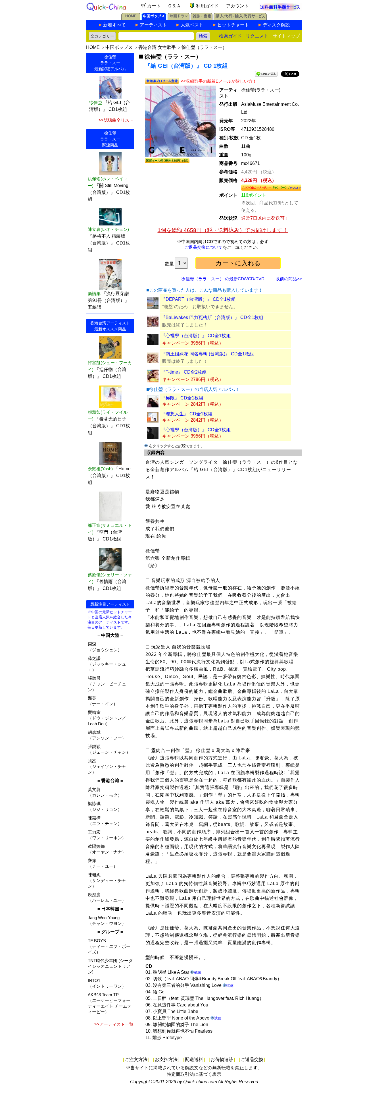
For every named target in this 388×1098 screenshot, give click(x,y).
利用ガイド (207, 5)
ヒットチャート (233, 24)
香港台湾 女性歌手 (157, 47)
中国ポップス (119, 47)
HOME (93, 47)
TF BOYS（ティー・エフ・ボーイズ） (109, 946)
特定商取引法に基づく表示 (194, 1074)
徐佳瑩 (95, 102)
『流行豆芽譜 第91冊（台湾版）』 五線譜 (108, 300)
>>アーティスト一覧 (113, 1024)
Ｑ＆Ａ (174, 5)
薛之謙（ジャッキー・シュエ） (107, 664)
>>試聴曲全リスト (116, 120)
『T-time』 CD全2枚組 (184, 372)
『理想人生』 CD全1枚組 (186, 413)
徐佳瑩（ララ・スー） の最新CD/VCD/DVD (222, 278)
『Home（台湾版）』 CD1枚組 (109, 475)
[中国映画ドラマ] (178, 18)
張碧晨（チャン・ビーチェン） (107, 684)
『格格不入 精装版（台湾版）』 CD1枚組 (109, 243)
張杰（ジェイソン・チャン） (107, 766)
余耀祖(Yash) (100, 468)
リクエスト (257, 36)
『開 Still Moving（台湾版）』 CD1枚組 (109, 192)
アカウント (237, 5)
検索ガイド (230, 36)
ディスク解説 (276, 24)
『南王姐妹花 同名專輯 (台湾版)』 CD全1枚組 (207, 353)
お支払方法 (166, 1059)
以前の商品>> (289, 278)
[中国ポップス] (153, 18)
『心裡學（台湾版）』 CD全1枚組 (196, 335)
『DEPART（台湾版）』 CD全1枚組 (198, 299)
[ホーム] (130, 18)
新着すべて (114, 24)
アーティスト (153, 24)
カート (154, 5)
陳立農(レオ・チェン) (108, 229)
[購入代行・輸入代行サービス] (240, 18)
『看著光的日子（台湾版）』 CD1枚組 (109, 426)
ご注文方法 (136, 1059)
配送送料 (194, 1059)
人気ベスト (192, 24)
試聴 (197, 972)
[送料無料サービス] (280, 9)
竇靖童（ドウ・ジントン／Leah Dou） (107, 718)
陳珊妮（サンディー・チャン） (107, 880)
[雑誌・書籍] (201, 18)
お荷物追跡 (221, 1059)
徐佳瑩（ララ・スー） (204, 47)
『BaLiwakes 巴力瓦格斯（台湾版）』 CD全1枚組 (212, 317)
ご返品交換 (252, 1059)
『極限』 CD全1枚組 (182, 397)
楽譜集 (94, 293)
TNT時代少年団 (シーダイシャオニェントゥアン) (110, 966)
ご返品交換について (203, 247)
